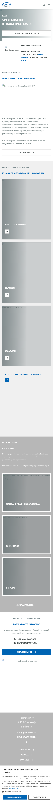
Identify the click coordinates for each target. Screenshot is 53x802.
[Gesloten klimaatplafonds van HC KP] (26, 209)
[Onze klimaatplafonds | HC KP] (26, 377)
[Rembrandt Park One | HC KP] (26, 492)
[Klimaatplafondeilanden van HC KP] (26, 272)
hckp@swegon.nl (27, 642)
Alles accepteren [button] (14, 797)
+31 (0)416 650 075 (27, 639)
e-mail (24, 60)
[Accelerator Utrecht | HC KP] (26, 534)
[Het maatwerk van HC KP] (26, 336)
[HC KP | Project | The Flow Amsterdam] (26, 576)
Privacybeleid (14, 789)
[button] (26, 792)
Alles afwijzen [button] (39, 797)
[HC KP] (8, 4)
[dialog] (26, 783)
